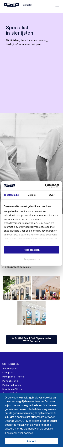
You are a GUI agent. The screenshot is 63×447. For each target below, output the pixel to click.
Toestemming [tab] (11, 194)
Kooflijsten (7, 372)
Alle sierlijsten (9, 368)
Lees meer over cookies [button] (19, 432)
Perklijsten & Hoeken (13, 377)
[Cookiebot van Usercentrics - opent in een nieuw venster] (45, 186)
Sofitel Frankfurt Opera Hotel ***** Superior (31, 340)
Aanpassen (29, 259)
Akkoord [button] (31, 441)
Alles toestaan (32, 249)
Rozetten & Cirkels (12, 389)
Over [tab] (51, 194)
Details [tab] (32, 194)
